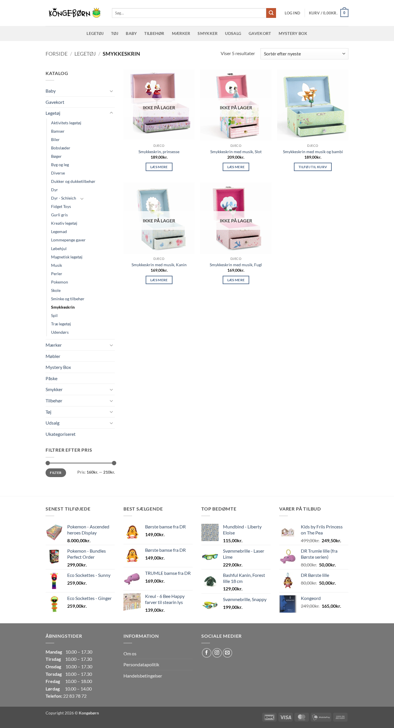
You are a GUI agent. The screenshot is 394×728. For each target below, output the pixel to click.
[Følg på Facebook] (206, 653)
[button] (292, 13)
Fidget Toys (61, 206)
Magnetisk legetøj (66, 256)
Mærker (181, 33)
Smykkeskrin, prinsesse (158, 151)
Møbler (53, 356)
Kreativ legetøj (64, 223)
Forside (56, 53)
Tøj (114, 33)
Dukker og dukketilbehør (73, 181)
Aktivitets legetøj (66, 122)
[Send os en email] (227, 653)
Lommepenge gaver (68, 239)
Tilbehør (154, 33)
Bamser (58, 131)
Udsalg (233, 33)
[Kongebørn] (74, 13)
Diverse (58, 172)
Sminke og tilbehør (68, 298)
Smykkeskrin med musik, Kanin (159, 264)
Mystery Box (293, 33)
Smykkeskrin (63, 307)
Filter (55, 472)
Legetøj (95, 33)
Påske (51, 378)
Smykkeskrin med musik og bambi (313, 151)
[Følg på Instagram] (217, 653)
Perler (56, 273)
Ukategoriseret (61, 434)
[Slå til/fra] (111, 90)
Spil (54, 315)
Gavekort (260, 33)
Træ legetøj (61, 323)
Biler (55, 139)
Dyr (54, 189)
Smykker (207, 33)
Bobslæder (60, 147)
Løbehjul (59, 248)
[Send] (271, 13)
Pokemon (59, 281)
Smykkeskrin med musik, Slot (236, 151)
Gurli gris (59, 214)
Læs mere (159, 167)
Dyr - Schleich (63, 198)
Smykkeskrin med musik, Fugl (236, 264)
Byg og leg (60, 164)
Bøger (56, 156)
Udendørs (60, 332)
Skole (56, 290)
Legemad (59, 231)
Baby (131, 33)
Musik (56, 265)
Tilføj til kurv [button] (313, 167)
